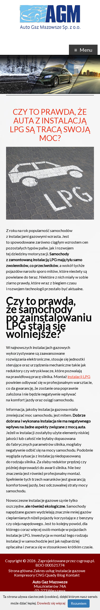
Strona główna (20, 570)
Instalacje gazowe (70, 570)
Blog (61, 575)
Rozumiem (78, 603)
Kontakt (73, 575)
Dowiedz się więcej (51, 603)
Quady (50, 575)
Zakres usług (44, 570)
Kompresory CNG (29, 575)
